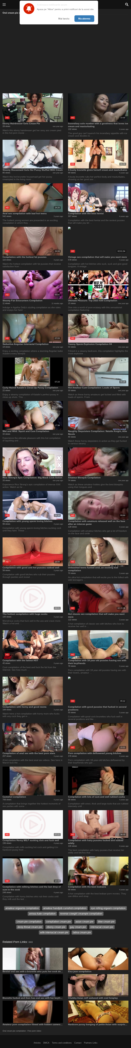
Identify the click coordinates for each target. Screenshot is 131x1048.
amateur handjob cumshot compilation (64, 908)
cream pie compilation (29, 921)
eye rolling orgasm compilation (108, 908)
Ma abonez (84, 18)
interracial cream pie (101, 927)
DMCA (46, 1043)
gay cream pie (78, 927)
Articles (37, 1043)
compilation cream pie (58, 921)
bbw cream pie (106, 921)
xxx (30, 942)
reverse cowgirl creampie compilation (81, 913)
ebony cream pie (56, 927)
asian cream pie (84, 921)
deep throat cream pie (30, 927)
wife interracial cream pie (54, 932)
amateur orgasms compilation (22, 908)
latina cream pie (82, 932)
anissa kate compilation (42, 913)
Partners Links (90, 1043)
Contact (77, 1043)
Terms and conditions (62, 1043)
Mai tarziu (63, 18)
